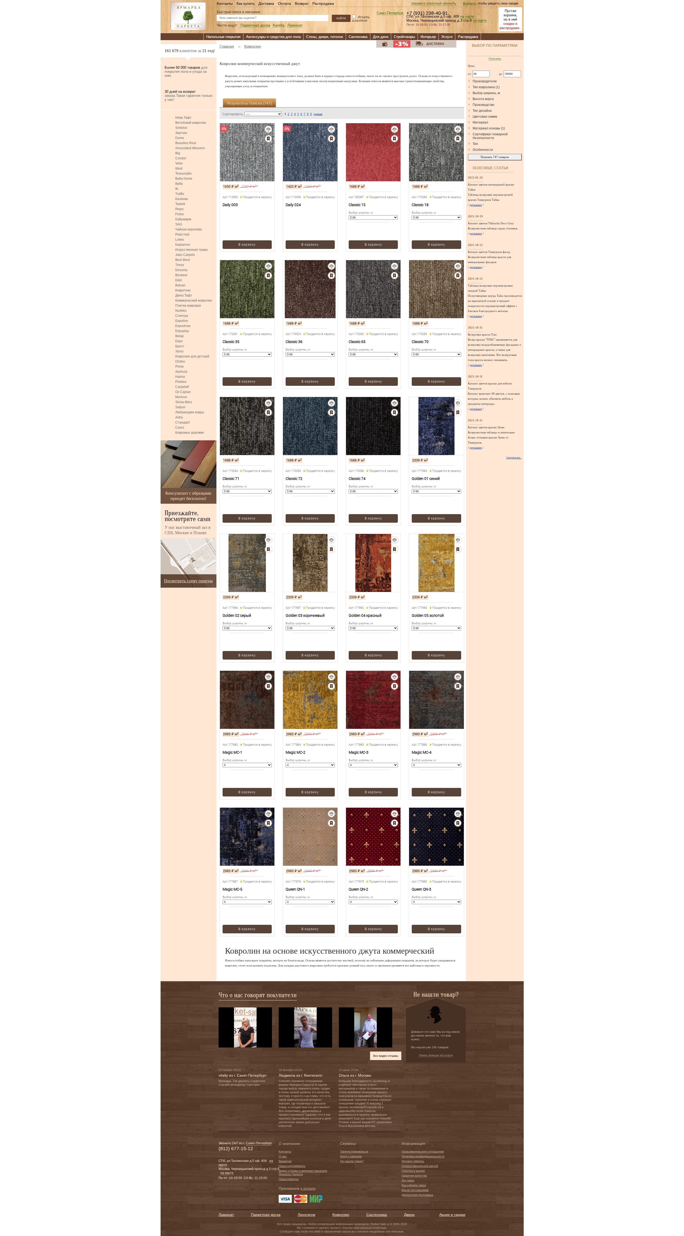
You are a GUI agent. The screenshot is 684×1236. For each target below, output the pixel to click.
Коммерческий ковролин (193, 300)
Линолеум (306, 1214)
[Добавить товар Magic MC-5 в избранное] (268, 823)
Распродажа (323, 3)
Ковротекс (183, 290)
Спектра (181, 316)
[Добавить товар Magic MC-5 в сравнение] (268, 813)
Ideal (178, 168)
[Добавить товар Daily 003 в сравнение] (268, 129)
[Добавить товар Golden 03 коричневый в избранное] (331, 549)
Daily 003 (230, 205)
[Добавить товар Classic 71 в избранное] (268, 412)
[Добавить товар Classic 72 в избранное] (331, 412)
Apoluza (181, 372)
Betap (179, 336)
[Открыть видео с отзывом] (245, 1027)
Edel (178, 280)
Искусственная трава (191, 250)
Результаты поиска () (249, 103)
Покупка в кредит (413, 1170)
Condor (180, 158)
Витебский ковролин (190, 123)
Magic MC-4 (422, 752)
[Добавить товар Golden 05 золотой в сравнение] (457, 540)
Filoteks (180, 382)
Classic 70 (420, 342)
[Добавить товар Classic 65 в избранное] (394, 275)
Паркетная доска (255, 25)
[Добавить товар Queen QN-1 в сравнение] (331, 813)
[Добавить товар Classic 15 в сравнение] (394, 129)
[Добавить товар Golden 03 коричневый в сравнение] (331, 540)
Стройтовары (404, 37)
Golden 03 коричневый (305, 615)
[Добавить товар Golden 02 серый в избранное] (268, 549)
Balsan (180, 285)
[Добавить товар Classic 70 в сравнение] (457, 266)
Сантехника (358, 37)
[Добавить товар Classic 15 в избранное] (394, 138)
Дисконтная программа (417, 1194)
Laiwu (179, 239)
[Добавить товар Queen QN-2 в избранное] (394, 823)
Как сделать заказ (414, 1185)
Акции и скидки (452, 1214)
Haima (180, 377)
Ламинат (294, 25)
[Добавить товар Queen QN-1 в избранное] (331, 823)
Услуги (446, 37)
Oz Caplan (183, 392)
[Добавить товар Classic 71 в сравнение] (268, 403)
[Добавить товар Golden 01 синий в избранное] (457, 412)
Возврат (302, 3)
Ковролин (340, 1214)
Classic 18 (420, 205)
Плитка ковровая (188, 305)
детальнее (475, 204)
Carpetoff (182, 387)
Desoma (181, 270)
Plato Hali (182, 234)
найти (341, 18)
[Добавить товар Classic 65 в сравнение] (394, 266)
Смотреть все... (514, 457)
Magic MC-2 (295, 752)
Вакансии (285, 1161)
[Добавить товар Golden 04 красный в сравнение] (394, 540)
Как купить (245, 3)
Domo (179, 138)
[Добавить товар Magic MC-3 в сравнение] (394, 676)
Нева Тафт (183, 118)
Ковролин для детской (192, 356)
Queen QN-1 (295, 889)
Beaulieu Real (185, 143)
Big (177, 153)
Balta (179, 184)
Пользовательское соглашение (423, 1151)
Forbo (179, 214)
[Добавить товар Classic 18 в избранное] (457, 138)
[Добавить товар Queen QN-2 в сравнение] (394, 813)
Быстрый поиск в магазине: (239, 12)
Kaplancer (182, 245)
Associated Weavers (190, 148)
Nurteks (180, 311)
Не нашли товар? (352, 1161)
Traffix (179, 194)
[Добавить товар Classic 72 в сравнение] (331, 403)
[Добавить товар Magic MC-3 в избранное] (394, 686)
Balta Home (183, 178)
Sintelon (181, 128)
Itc (176, 189)
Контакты (225, 3)
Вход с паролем (351, 1156)
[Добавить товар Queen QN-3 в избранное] (457, 823)
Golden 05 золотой (428, 615)
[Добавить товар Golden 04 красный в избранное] (394, 549)
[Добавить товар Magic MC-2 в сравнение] (331, 676)
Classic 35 (231, 342)
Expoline (181, 321)
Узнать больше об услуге (436, 1055)
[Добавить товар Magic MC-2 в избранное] (331, 686)
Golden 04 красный (365, 615)
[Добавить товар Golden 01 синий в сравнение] (457, 403)
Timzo (179, 265)
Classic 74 (357, 478)
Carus (179, 427)
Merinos (181, 397)
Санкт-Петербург (390, 13)
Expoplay (182, 331)
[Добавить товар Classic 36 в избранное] (331, 275)
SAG (178, 224)
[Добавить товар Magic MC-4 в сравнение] (457, 676)
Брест (179, 346)
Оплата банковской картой (420, 1166)
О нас (283, 1156)
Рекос (179, 209)
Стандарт (182, 422)
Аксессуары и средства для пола (273, 37)
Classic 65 (357, 342)
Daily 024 (293, 205)
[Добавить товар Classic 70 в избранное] (457, 275)
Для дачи (380, 37)
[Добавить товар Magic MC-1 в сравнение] (268, 676)
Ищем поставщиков (415, 1190)
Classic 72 (294, 478)
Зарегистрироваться (354, 1151)
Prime (179, 366)
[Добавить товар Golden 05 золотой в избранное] (457, 549)
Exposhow (183, 326)
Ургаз (179, 351)
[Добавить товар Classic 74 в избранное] (394, 412)
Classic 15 (357, 205)
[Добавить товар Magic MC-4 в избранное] (457, 686)
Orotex (180, 361)
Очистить (495, 58)
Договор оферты (413, 1161)
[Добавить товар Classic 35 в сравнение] (268, 266)
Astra (179, 417)
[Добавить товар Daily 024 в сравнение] (331, 129)
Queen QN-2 (358, 889)
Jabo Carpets (185, 255)
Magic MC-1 (232, 752)
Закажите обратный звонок (432, 3)
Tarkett (180, 204)
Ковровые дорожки (189, 432)
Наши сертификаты (292, 1166)
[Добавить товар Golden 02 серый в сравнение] (268, 540)
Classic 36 (294, 342)
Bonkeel (181, 275)
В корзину (247, 245)
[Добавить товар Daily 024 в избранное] (331, 138)
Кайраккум (183, 219)
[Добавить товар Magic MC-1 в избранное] (268, 686)
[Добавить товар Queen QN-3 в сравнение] (457, 813)
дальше (317, 113)
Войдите (469, 3)
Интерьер (428, 37)
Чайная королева (188, 229)
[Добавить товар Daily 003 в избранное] (268, 138)
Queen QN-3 (421, 889)
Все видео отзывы (385, 1055)
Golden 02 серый (237, 615)
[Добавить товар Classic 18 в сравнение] (457, 129)
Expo (179, 341)
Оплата (284, 3)
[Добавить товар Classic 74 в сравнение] (394, 403)
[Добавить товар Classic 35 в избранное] (268, 275)
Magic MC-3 (358, 752)
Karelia (279, 25)
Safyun (180, 407)
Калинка (181, 199)
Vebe (179, 163)
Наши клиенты (288, 1179)
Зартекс (181, 133)
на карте (467, 16)
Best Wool (182, 260)
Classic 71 (231, 478)
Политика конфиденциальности (423, 1156)
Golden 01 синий (426, 478)
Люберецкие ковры (189, 412)
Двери (409, 1214)
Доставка (266, 3)
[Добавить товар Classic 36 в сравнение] (331, 266)
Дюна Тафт (183, 295)
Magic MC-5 (232, 889)
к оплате (308, 1188)
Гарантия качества (414, 1175)
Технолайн (183, 173)
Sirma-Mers (183, 402)
